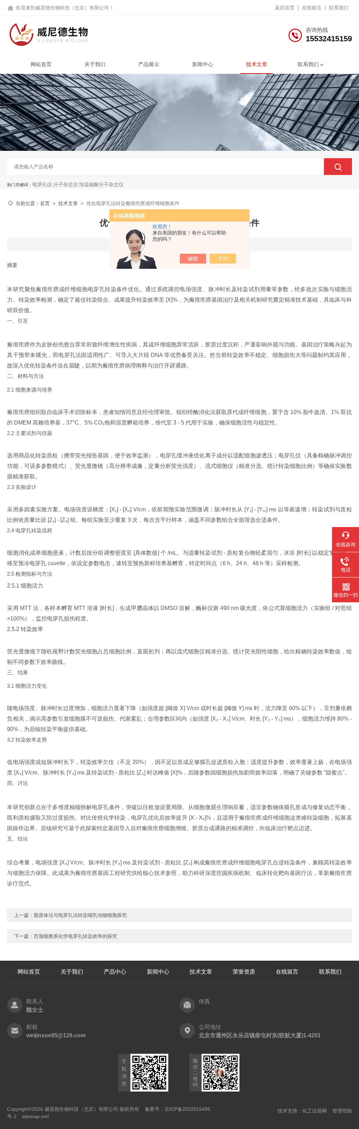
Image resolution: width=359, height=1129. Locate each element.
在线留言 (311, 7)
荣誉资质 (244, 972)
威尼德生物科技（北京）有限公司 (72, 7)
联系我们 (338, 7)
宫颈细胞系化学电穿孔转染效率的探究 (75, 936)
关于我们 (95, 64)
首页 (45, 203)
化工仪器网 (314, 1111)
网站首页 (41, 64)
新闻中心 (202, 64)
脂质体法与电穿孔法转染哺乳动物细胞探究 (80, 915)
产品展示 (148, 64)
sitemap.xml (35, 1116)
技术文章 (256, 64)
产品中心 (115, 972)
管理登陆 (342, 1111)
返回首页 (284, 7)
